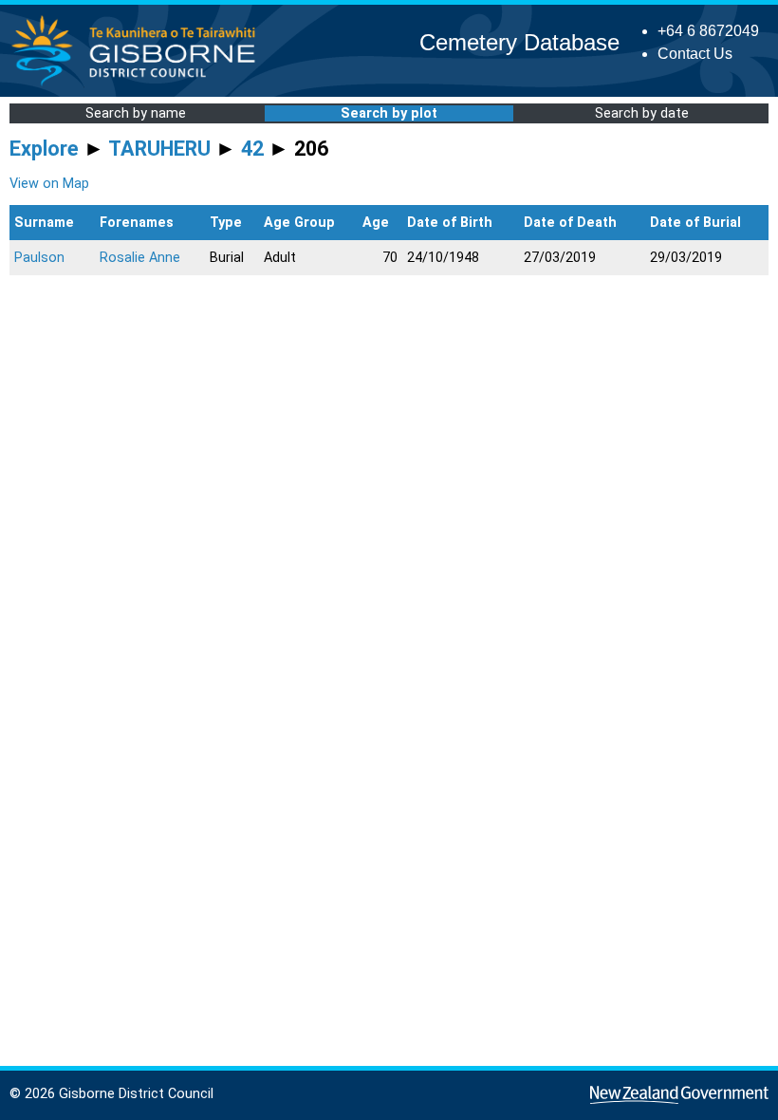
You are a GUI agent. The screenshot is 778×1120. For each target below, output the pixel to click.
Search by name (135, 113)
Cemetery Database (519, 42)
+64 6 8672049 (708, 31)
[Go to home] (139, 85)
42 (252, 148)
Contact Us (695, 54)
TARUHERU (159, 148)
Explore (44, 148)
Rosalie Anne (140, 258)
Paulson (39, 258)
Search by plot (389, 113)
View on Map (49, 184)
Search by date (642, 113)
